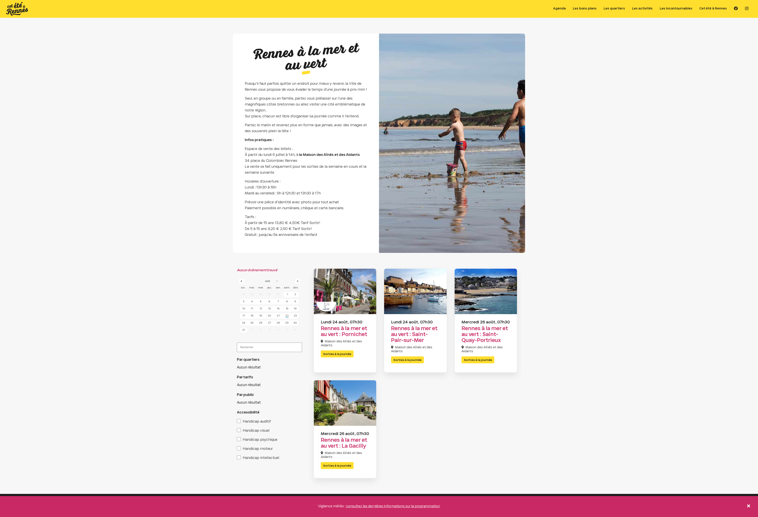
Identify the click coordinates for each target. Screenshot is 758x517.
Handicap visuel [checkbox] (256, 430)
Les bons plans (585, 8)
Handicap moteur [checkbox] (258, 449)
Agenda (559, 8)
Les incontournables (676, 8)
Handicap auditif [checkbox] (257, 421)
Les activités (642, 8)
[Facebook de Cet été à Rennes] (735, 9)
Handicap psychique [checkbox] (260, 440)
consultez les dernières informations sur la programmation (393, 506)
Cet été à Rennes (713, 8)
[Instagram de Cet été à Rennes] (746, 9)
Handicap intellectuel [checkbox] (261, 458)
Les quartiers (614, 8)
